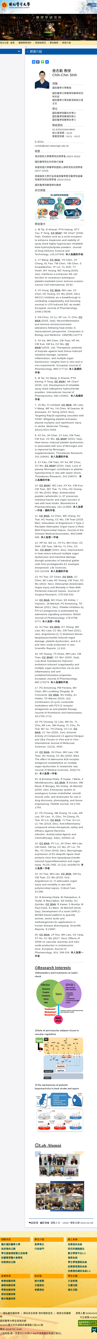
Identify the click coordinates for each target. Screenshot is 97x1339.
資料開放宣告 (46, 1313)
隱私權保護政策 (11, 1313)
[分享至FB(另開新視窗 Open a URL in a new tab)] (38, 61)
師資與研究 (40, 43)
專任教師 (54, 43)
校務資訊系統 (75, 1244)
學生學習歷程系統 (77, 1262)
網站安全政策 (30, 1313)
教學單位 (39, 1244)
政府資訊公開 (8, 1249)
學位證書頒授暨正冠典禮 (14, 1253)
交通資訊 (39, 1285)
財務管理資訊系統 (77, 1266)
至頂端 (45, 1223)
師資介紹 (66, 43)
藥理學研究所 (25, 43)
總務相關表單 (8, 1285)
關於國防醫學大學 (10, 1244)
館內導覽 (39, 1281)
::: (1, 46)
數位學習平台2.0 (77, 1253)
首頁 (12, 43)
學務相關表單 (8, 1290)
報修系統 (73, 1257)
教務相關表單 (8, 1281)
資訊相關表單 (8, 1294)
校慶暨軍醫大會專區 (12, 1257)
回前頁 (34, 1223)
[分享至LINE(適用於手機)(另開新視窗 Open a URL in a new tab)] (43, 61)
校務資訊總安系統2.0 (79, 1271)
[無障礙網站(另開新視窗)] (87, 1323)
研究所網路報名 (76, 1249)
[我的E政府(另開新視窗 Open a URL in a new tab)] (94, 1330)
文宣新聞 (73, 1281)
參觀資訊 (39, 1290)
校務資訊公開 (8, 1262)
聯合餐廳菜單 (8, 1298)
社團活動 (73, 1285)
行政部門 (39, 1249)
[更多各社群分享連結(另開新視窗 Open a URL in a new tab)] (47, 61)
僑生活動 (73, 1290)
